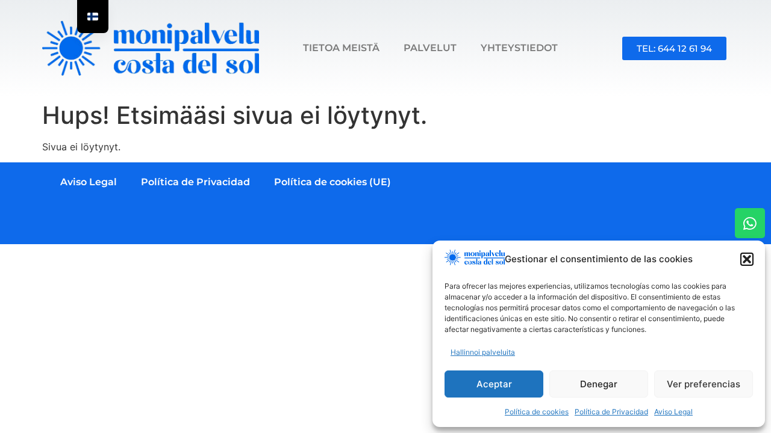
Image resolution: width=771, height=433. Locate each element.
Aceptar (494, 384)
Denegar (598, 384)
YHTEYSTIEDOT (519, 48)
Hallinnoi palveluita (483, 352)
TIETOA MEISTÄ (341, 48)
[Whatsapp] (750, 223)
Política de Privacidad (611, 411)
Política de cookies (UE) (332, 182)
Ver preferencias (703, 384)
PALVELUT (430, 48)
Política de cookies (537, 411)
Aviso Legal (673, 411)
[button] (747, 259)
